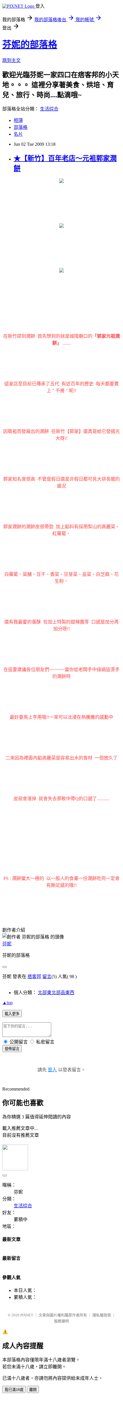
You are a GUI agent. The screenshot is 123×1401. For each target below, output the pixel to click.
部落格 (20, 127)
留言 (46, 976)
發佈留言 (12, 1049)
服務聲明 (61, 1321)
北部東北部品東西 (56, 992)
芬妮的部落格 (29, 44)
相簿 (18, 120)
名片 (18, 134)
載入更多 (12, 1014)
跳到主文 (11, 60)
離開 (33, 1390)
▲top (7, 1002)
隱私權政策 (101, 1315)
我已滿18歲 (14, 1390)
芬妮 (6, 943)
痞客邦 (34, 976)
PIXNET (26, 1315)
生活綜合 (49, 108)
